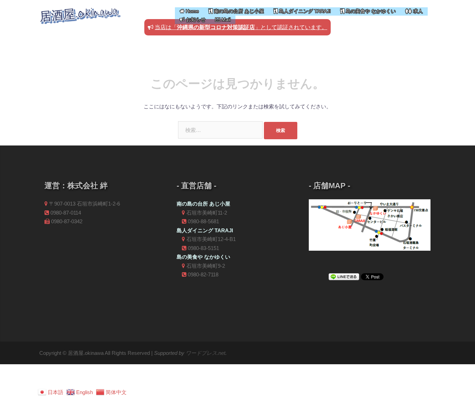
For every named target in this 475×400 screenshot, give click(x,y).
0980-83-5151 (203, 248)
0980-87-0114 (65, 213)
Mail (225, 19)
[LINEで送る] (344, 276)
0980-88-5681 (203, 221)
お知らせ (195, 19)
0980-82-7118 (203, 274)
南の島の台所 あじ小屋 (238, 11)
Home (191, 11)
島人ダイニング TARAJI (304, 11)
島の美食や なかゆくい (370, 11)
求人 (417, 11)
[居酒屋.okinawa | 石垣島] (80, 14)
